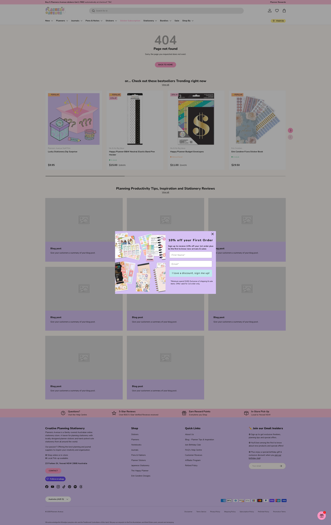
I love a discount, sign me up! (190, 273)
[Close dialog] (212, 234)
